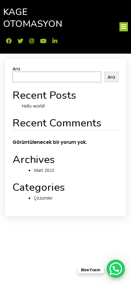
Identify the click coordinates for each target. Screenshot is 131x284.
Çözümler (43, 198)
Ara (16, 69)
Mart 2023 (44, 170)
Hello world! (33, 106)
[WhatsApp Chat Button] (116, 269)
